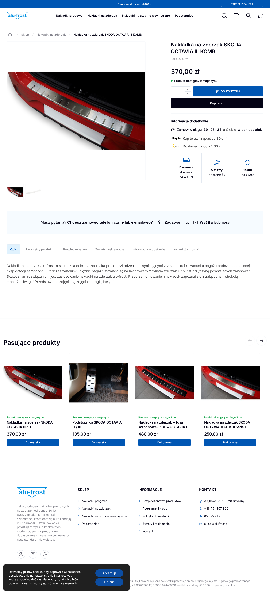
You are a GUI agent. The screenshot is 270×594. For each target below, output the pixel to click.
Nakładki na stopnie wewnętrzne (146, 15)
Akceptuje (109, 573)
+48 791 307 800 (216, 508)
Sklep (25, 34)
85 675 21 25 (213, 516)
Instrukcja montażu (187, 249)
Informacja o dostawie (148, 249)
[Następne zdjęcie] (139, 110)
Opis (13, 249)
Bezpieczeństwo (75, 249)
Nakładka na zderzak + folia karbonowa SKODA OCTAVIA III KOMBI (163, 427)
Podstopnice (184, 15)
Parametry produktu (40, 249)
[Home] (10, 34)
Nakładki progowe (69, 15)
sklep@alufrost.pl (216, 523)
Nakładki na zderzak (102, 15)
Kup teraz (217, 103)
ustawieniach (68, 583)
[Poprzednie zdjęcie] (13, 110)
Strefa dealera (242, 4)
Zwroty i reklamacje (109, 249)
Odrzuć (109, 582)
